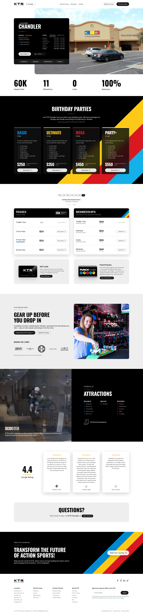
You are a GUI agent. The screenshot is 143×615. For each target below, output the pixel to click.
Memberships (48, 61)
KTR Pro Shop (76, 593)
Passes (60, 61)
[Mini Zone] (33, 439)
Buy (61, 231)
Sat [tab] (79, 195)
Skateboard (122, 406)
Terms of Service (116, 598)
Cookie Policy (116, 611)
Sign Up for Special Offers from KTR (103, 588)
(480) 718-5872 (24, 44)
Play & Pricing (64, 4)
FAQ (73, 599)
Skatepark (88, 404)
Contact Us (75, 602)
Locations (24, 23)
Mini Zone (88, 414)
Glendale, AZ (17, 597)
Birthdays (74, 4)
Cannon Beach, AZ (19, 593)
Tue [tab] (64, 195)
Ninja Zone (88, 406)
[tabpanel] (54, 43)
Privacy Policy (106, 598)
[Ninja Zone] (24, 439)
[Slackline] (50, 439)
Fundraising (56, 595)
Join (122, 231)
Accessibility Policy (106, 611)
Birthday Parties (57, 591)
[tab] (52, 35)
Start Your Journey (117, 553)
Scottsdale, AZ (18, 602)
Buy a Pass (25, 54)
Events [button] (81, 4)
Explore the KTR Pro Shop (24, 333)
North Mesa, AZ (18, 599)
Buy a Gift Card (45, 276)
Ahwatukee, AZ (18, 591)
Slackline (105, 404)
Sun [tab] (83, 195)
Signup (125, 593)
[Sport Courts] (30, 439)
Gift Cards (36, 597)
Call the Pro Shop (43, 333)
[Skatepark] (21, 439)
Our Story (74, 591)
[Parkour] (36, 439)
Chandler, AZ (17, 595)
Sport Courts (89, 411)
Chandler (30, 4)
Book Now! (30, 170)
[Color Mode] (15, 611)
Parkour (121, 404)
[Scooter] (41, 439)
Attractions (24, 61)
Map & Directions (25, 42)
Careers (74, 595)
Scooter (121, 409)
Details (81, 223)
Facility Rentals (57, 597)
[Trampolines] (27, 439)
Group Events (56, 593)
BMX (120, 411)
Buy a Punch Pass (106, 278)
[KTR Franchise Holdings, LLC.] (19, 4)
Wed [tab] (68, 195)
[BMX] (44, 439)
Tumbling (121, 414)
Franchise (74, 597)
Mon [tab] (60, 195)
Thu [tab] (72, 195)
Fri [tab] (76, 195)
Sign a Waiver (40, 54)
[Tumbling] (47, 439)
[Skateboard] (38, 439)
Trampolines (89, 409)
